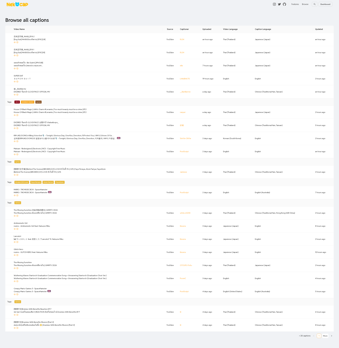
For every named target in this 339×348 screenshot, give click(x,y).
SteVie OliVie (185, 138)
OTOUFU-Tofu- (186, 265)
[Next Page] (331, 336)
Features (295, 4)
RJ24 (182, 39)
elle (181, 65)
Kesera (183, 226)
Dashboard (325, 4)
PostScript (184, 151)
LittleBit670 (185, 78)
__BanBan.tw (185, 92)
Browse (305, 4)
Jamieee (183, 172)
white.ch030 (185, 213)
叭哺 (182, 125)
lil (180, 312)
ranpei (182, 112)
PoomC (183, 278)
